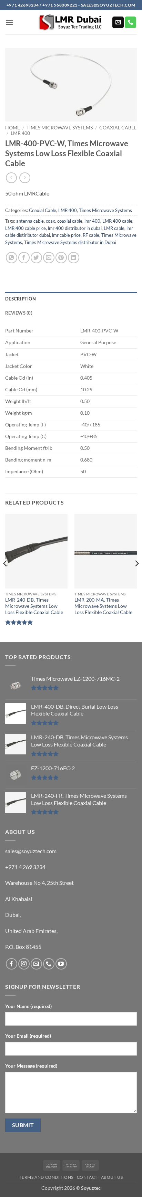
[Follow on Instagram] (24, 964)
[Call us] (130, 22)
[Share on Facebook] (24, 257)
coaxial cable (69, 221)
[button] (9, 22)
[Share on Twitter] (36, 257)
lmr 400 (92, 221)
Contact (87, 1177)
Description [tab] (20, 298)
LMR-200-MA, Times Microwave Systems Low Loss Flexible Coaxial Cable (103, 606)
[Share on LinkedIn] (73, 257)
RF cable (91, 235)
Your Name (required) (28, 1006)
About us (112, 1177)
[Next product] (11, 177)
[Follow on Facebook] (11, 964)
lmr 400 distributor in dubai (75, 228)
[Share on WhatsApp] (11, 257)
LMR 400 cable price (25, 228)
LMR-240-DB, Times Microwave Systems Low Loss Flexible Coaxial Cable (34, 606)
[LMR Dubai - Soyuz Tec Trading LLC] (71, 22)
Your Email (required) (28, 1036)
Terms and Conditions (46, 1177)
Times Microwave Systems (60, 127)
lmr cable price (66, 235)
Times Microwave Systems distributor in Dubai (70, 242)
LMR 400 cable (117, 221)
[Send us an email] (118, 22)
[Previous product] (24, 177)
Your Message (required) (31, 1066)
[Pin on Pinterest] (61, 257)
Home (12, 127)
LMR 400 (20, 133)
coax (50, 221)
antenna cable (30, 221)
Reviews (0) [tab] (18, 313)
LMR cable (114, 228)
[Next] (136, 577)
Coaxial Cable (117, 127)
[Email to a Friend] (48, 257)
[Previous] (5, 577)
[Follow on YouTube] (61, 964)
